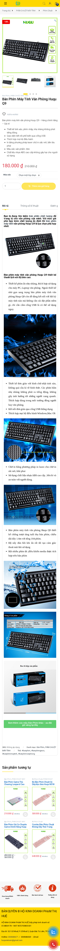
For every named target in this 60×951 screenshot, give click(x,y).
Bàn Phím (6, 96)
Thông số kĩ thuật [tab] (29, 206)
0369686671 (13, 937)
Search (44, 3)
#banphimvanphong (26, 754)
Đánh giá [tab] (55, 206)
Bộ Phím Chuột (37, 779)
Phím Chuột (47, 11)
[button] (55, 20)
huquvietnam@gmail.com (11, 940)
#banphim (26, 750)
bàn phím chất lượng (40, 216)
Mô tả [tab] (5, 206)
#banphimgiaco (37, 750)
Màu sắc (7, 175)
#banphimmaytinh (9, 754)
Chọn (25, 814)
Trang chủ (6, 11)
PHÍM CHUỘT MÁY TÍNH (26, 11)
